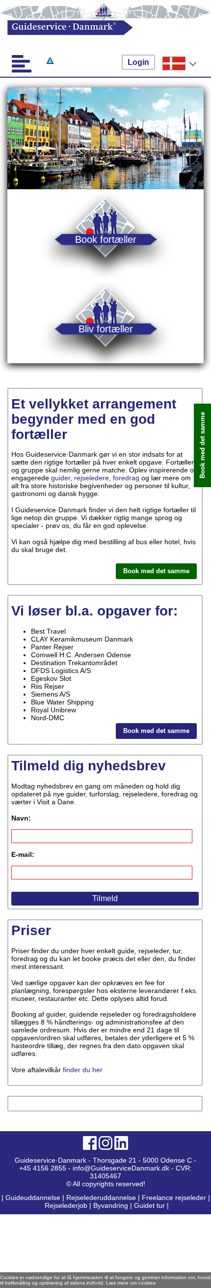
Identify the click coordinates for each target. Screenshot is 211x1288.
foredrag (126, 478)
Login (138, 62)
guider (60, 478)
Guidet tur (149, 1205)
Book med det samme (156, 571)
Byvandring (110, 1205)
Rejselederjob (66, 1205)
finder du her (83, 1070)
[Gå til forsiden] (95, 27)
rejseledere (91, 478)
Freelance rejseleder (174, 1197)
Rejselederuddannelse (102, 1197)
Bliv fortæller (106, 328)
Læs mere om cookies (131, 1283)
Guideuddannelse (33, 1197)
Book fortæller (105, 239)
